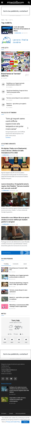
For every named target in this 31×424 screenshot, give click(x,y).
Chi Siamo (3, 413)
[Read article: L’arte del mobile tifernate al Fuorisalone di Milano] (7, 30)
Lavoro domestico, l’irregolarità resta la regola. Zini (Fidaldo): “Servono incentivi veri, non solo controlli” (15, 186)
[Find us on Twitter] (7, 378)
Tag (6, 20)
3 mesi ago (12, 224)
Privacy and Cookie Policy (13, 421)
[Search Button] (29, 2)
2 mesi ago (12, 155)
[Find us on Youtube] (11, 378)
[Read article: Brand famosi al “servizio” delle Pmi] (15, 61)
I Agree (25, 421)
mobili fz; (11, 20)
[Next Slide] (28, 128)
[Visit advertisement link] (15, 40)
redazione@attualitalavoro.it (9, 370)
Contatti (11, 413)
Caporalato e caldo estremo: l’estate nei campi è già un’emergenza (17, 399)
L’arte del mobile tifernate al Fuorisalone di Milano (22, 29)
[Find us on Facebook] (3, 378)
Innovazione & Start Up (6, 28)
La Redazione (18, 33)
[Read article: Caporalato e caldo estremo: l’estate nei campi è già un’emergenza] (4, 399)
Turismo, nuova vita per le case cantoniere (17, 98)
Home (2, 20)
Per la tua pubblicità (20, 413)
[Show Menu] (2, 2)
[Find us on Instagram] (15, 378)
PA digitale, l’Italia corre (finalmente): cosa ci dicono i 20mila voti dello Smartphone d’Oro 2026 (14, 151)
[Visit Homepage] (15, 2)
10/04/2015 (25, 33)
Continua (8, 137)
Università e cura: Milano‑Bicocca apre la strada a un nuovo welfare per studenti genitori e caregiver (15, 220)
